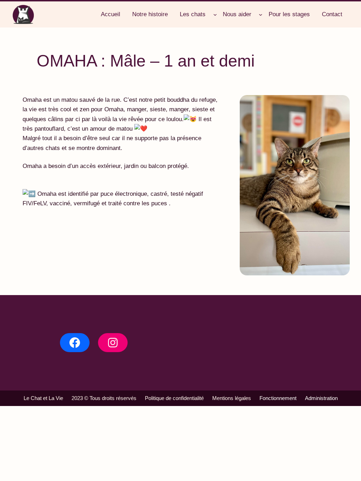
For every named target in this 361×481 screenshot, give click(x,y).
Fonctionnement (277, 398)
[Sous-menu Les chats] (215, 14)
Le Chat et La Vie (43, 398)
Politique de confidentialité (174, 398)
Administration (321, 398)
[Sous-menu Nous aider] (260, 14)
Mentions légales (231, 398)
